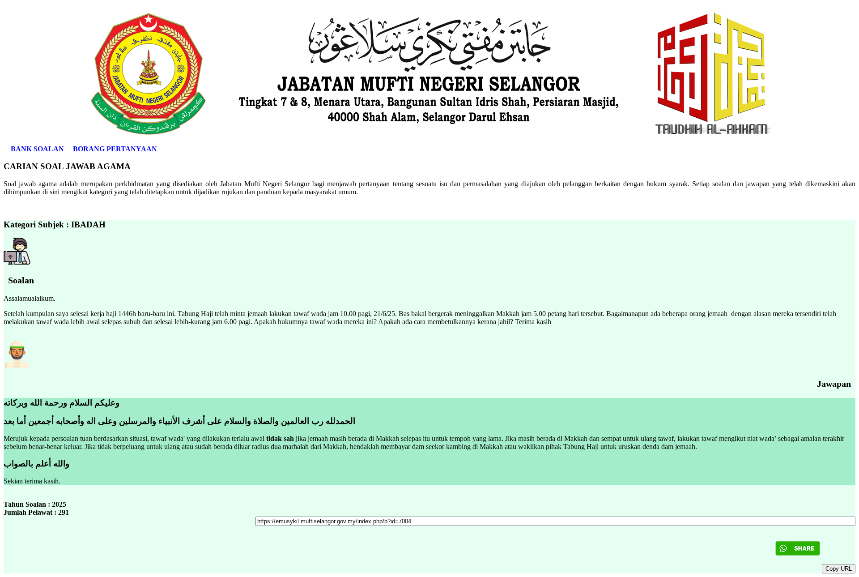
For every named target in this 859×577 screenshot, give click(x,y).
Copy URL (838, 568)
